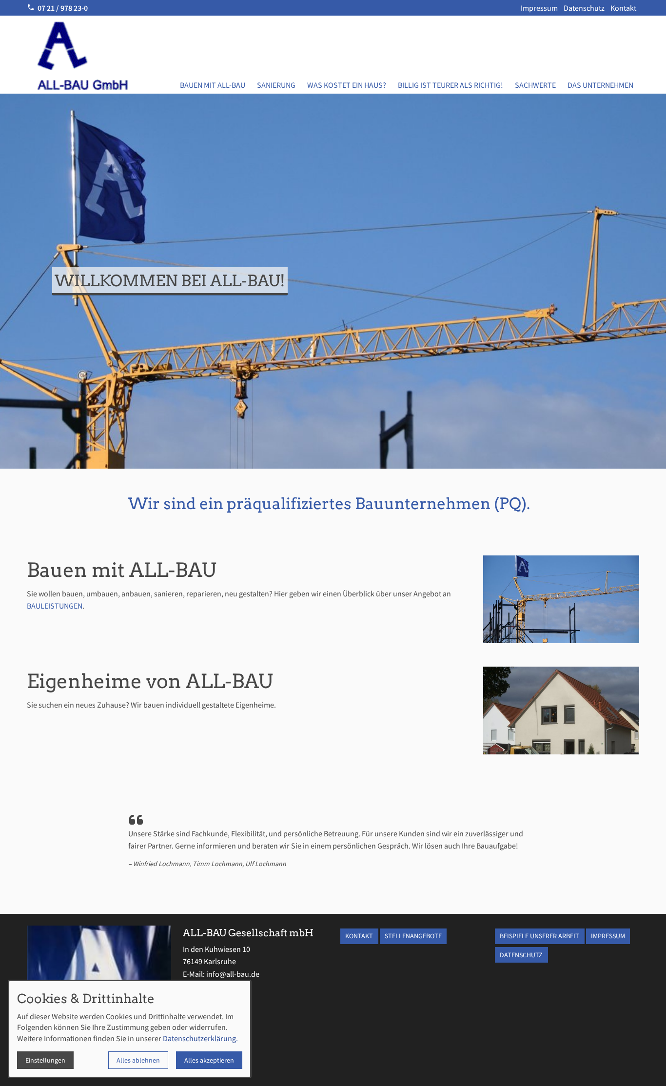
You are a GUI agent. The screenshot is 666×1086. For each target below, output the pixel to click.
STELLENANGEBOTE (413, 935)
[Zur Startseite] (97, 55)
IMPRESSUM (608, 935)
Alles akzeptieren (209, 1060)
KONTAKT (359, 935)
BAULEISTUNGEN (54, 606)
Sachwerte (535, 85)
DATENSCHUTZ (521, 954)
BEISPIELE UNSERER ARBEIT (539, 935)
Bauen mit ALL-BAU (212, 85)
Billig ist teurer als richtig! (450, 85)
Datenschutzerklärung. (200, 1038)
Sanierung (276, 85)
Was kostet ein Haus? (346, 85)
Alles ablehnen (138, 1060)
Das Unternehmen (600, 85)
